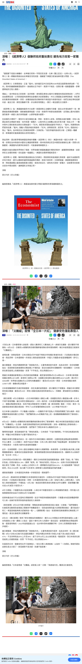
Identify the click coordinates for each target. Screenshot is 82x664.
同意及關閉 (73, 660)
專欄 (9, 53)
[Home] (10, 2)
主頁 (5, 53)
